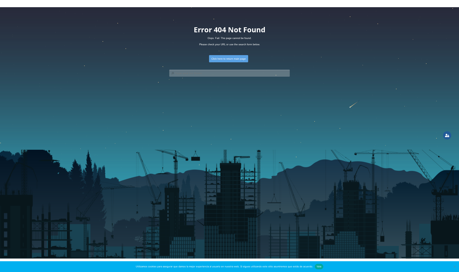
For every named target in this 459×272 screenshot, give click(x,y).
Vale (319, 266)
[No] (454, 266)
